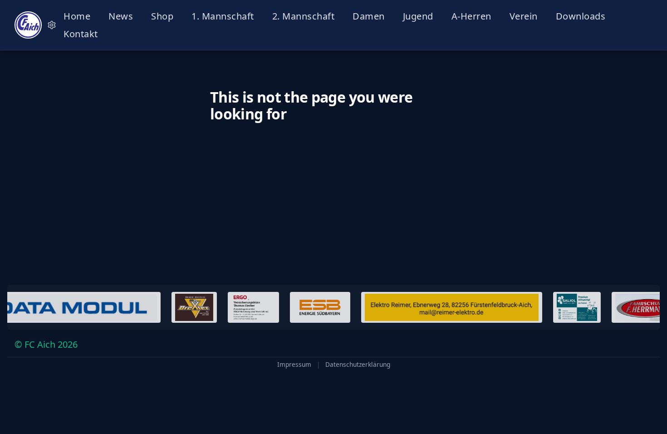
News (120, 16)
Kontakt (81, 34)
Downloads (581, 16)
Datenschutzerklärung (357, 364)
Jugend (418, 16)
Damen (369, 16)
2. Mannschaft (303, 16)
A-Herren (471, 16)
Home (77, 16)
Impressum (294, 364)
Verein (524, 16)
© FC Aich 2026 (46, 344)
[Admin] (51, 25)
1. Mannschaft (222, 16)
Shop (162, 16)
